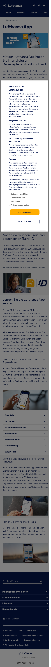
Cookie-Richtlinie (18, 198)
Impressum (15, 201)
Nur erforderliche (24, 221)
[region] (24, 156)
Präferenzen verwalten (20, 205)
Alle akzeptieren (25, 212)
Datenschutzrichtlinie (19, 194)
